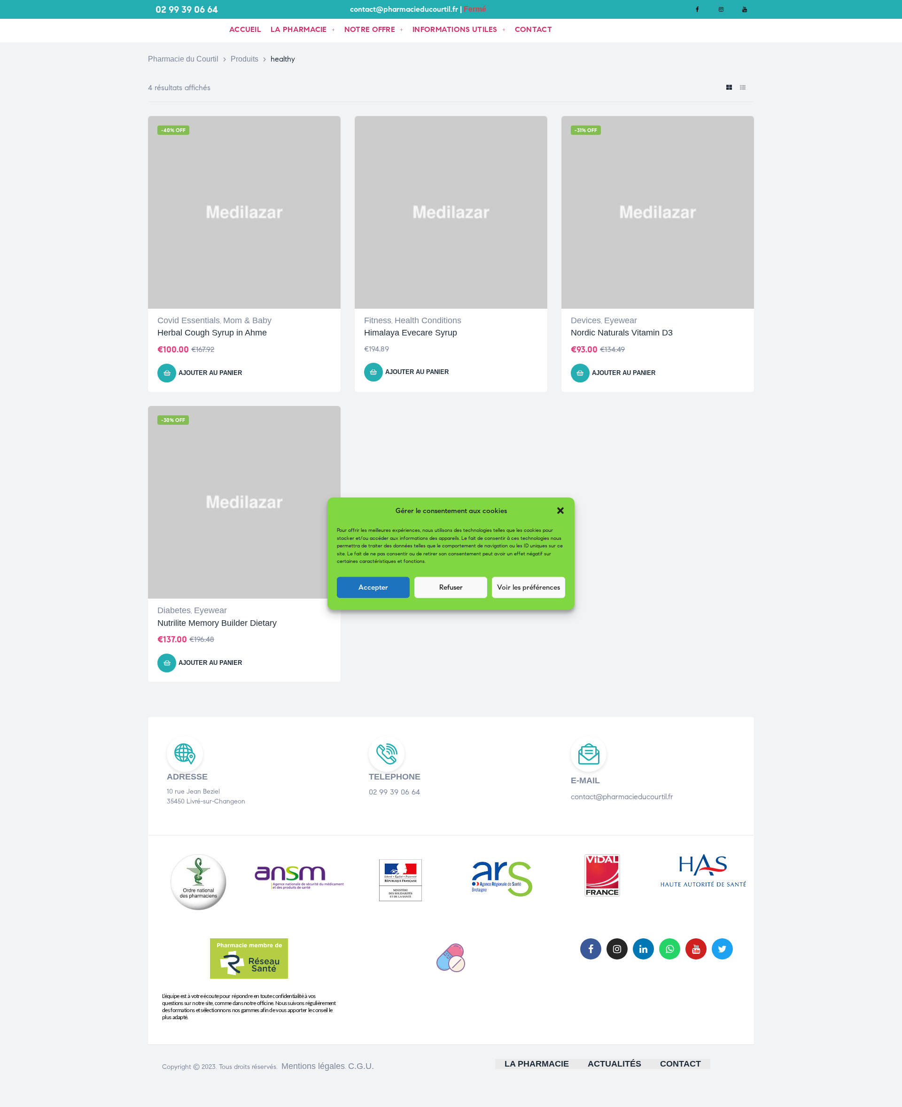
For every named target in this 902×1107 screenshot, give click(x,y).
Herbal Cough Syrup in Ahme (212, 332)
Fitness (377, 320)
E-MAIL (585, 780)
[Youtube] (744, 9)
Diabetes (174, 610)
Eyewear (620, 320)
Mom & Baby (247, 320)
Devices (586, 320)
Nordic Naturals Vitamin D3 (622, 332)
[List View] (742, 88)
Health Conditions (428, 320)
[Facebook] (697, 9)
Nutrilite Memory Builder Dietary (217, 623)
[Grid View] (729, 88)
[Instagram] (721, 9)
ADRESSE (187, 776)
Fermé (475, 9)
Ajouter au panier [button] (210, 372)
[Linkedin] (643, 948)
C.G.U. (361, 1066)
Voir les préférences (528, 587)
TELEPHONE (394, 776)
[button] (560, 510)
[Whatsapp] (669, 948)
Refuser (451, 587)
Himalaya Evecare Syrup (410, 332)
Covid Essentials (188, 320)
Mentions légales (313, 1066)
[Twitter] (722, 948)
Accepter (373, 587)
